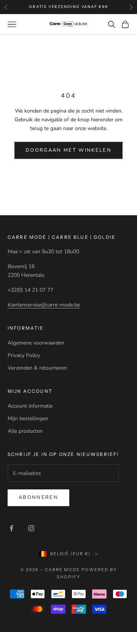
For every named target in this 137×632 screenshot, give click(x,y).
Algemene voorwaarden (36, 342)
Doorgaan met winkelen (68, 150)
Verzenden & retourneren (37, 368)
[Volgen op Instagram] (31, 528)
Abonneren (38, 497)
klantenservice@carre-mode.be (44, 304)
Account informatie (30, 406)
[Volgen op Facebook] (11, 528)
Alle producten (25, 431)
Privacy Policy (24, 355)
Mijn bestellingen (28, 418)
